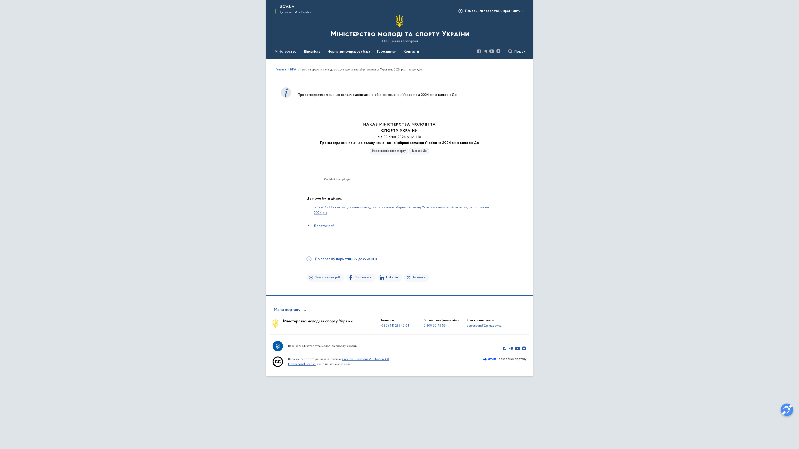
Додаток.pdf (324, 226)
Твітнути (418, 277)
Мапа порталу (287, 310)
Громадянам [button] (387, 52)
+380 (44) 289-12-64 (394, 325)
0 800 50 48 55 (435, 325)
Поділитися (363, 277)
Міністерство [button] (286, 52)
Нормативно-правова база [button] (349, 52)
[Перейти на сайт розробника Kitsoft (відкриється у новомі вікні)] (490, 359)
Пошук (519, 52)
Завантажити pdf (327, 277)
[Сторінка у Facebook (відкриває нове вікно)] (478, 51)
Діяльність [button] (312, 52)
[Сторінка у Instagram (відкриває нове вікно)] (498, 51)
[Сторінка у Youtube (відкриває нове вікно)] (491, 51)
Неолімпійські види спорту (389, 151)
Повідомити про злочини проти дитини (494, 11)
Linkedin (392, 277)
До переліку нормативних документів (346, 259)
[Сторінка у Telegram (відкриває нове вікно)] (485, 51)
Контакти (411, 52)
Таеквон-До (419, 151)
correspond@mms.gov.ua (484, 325)
